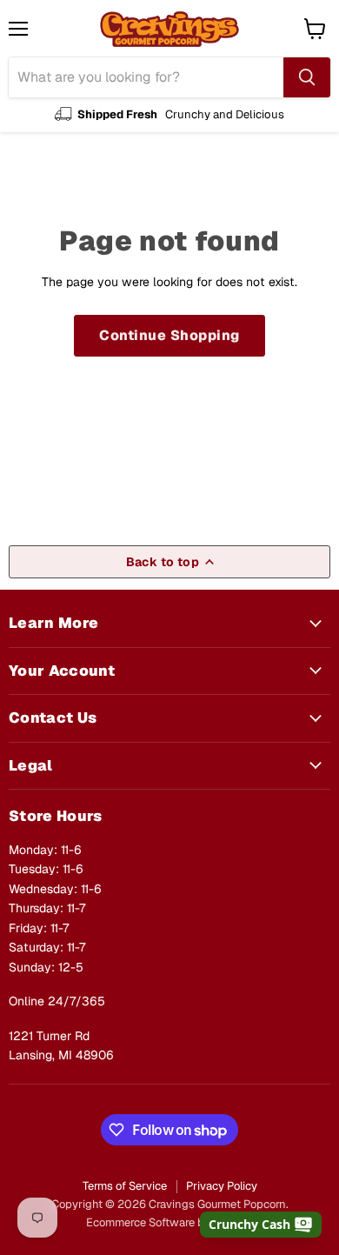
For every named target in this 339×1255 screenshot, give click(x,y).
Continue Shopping (169, 335)
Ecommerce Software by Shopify (169, 1222)
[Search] (306, 77)
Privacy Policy (221, 1185)
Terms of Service (125, 1185)
